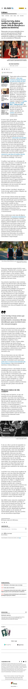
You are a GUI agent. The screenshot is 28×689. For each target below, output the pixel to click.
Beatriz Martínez (14, 64)
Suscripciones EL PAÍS (19, 677)
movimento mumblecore (18, 216)
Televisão (22, 15)
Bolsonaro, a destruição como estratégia (13, 585)
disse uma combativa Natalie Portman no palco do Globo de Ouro (18, 79)
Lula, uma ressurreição (9, 587)
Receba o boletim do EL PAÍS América (10, 520)
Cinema (2, 15)
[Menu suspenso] (2, 8)
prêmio (12, 112)
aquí (20, 537)
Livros (11, 15)
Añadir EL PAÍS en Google (7, 72)
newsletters (4, 612)
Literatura (7, 15)
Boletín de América (6, 615)
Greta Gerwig (14, 529)
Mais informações (4, 534)
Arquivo (3, 626)
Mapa (14, 677)
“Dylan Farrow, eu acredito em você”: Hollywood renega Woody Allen (5, 98)
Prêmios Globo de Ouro (5, 529)
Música (15, 15)
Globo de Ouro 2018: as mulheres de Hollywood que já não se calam (5, 112)
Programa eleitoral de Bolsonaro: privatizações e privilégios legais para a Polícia (13, 595)
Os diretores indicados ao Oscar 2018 (4, 85)
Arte (18, 15)
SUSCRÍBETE (21, 8)
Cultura (4, 12)
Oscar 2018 (3, 19)
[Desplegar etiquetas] (26, 529)
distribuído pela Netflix (19, 137)
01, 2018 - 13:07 (14, 65)
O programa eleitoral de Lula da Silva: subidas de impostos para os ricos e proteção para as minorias (13, 591)
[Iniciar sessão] (26, 8)
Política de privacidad (8, 677)
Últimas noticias (5, 582)
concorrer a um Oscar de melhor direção (13, 154)
